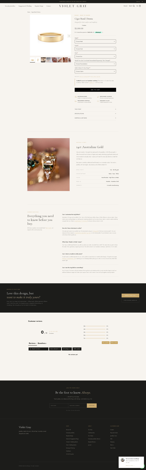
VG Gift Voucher (70, 454)
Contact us (91, 82)
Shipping (112, 442)
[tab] (42, 343)
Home (28, 12)
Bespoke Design (39, 6)
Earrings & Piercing (70, 448)
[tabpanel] (73, 360)
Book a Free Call (130, 295)
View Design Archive (130, 300)
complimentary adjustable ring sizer (82, 233)
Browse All (68, 429)
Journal (89, 445)
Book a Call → (130, 465)
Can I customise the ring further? (71, 214)
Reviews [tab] (32, 343)
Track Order (112, 448)
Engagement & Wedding (25, 6)
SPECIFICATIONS (79, 114)
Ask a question (105, 342)
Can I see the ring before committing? (72, 267)
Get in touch (48, 228)
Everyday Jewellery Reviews (94, 439)
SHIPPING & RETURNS (81, 118)
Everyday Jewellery (10, 6)
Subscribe (92, 405)
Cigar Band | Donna (35, 12)
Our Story (90, 429)
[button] (96, 326)
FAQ (111, 439)
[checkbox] (76, 348)
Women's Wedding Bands (72, 442)
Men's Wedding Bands (71, 445)
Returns (112, 445)
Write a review (114, 342)
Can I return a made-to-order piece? (72, 254)
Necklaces (68, 451)
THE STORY (78, 109)
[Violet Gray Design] (73, 6)
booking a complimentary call (68, 258)
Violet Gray (25, 427)
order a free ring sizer (95, 76)
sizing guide (95, 231)
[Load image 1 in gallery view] (50, 35)
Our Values (90, 436)
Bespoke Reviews (92, 442)
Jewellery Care (113, 436)
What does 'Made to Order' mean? (72, 242)
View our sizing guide (84, 76)
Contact (48, 6)
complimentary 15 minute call (81, 221)
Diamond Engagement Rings (72, 439)
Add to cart (95, 90)
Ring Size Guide (114, 433)
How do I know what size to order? (72, 228)
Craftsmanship (91, 433)
